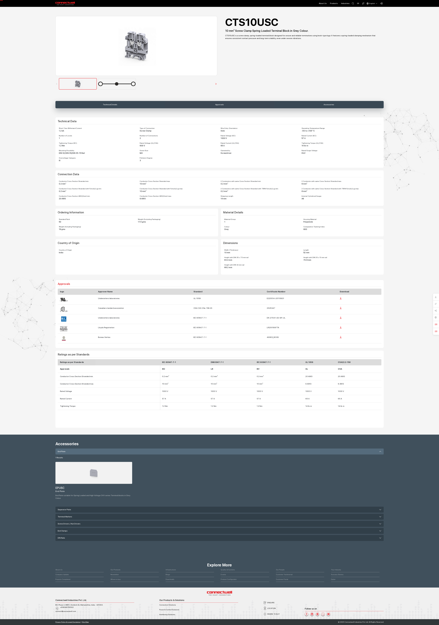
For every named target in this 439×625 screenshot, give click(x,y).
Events (223, 574)
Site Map (85, 622)
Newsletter (115, 574)
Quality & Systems (228, 570)
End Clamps (63, 531)
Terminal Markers (65, 517)
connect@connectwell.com (65, 611)
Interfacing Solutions (167, 614)
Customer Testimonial (284, 574)
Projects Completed (62, 579)
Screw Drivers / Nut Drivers (69, 524)
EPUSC (60, 488)
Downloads (170, 579)
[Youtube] (328, 614)
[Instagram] (317, 614)
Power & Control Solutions (169, 610)
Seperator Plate (64, 509)
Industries (345, 3)
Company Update (62, 574)
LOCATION (271, 608)
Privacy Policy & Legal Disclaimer (68, 622)
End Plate (62, 451)
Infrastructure (171, 570)
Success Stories (337, 574)
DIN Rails (61, 538)
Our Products (115, 570)
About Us (323, 3)
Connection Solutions (167, 605)
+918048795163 (67, 607)
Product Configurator (229, 579)
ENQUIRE (270, 603)
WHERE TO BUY (273, 614)
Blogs (168, 574)
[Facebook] (306, 614)
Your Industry (336, 570)
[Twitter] (323, 614)
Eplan (333, 579)
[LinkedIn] (312, 614)
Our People (280, 570)
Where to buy (116, 579)
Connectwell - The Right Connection (65, 3)
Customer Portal (282, 579)
